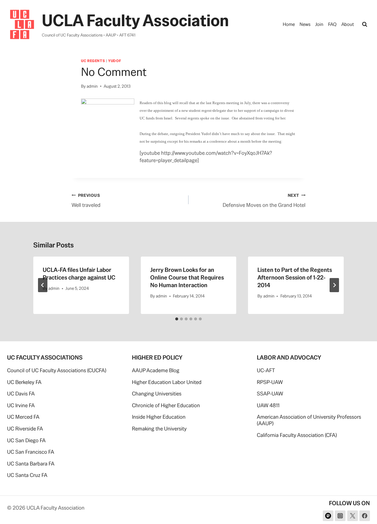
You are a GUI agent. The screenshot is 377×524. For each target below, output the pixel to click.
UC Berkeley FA (24, 382)
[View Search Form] (364, 24)
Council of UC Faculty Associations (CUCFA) (56, 370)
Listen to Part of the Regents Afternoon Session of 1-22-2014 (294, 277)
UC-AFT (266, 370)
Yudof (114, 60)
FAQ (332, 24)
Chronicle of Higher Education (166, 405)
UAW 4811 (268, 405)
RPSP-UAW (270, 382)
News (305, 24)
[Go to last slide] (42, 285)
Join (319, 24)
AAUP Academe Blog (155, 370)
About (347, 24)
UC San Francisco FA (30, 451)
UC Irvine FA (21, 405)
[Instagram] (340, 515)
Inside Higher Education (159, 416)
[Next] (334, 285)
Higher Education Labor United (166, 382)
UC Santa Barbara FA (30, 463)
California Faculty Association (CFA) (297, 435)
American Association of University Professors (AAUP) (309, 420)
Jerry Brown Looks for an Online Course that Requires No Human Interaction (187, 277)
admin (92, 86)
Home (289, 24)
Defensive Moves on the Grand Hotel (264, 200)
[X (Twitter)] (352, 515)
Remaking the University (159, 428)
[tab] (176, 318)
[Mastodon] (328, 515)
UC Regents (93, 60)
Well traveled (86, 200)
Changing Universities (156, 393)
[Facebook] (364, 515)
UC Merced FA (23, 416)
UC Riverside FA (25, 428)
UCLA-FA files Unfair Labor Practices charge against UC (79, 273)
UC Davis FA (21, 393)
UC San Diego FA (26, 440)
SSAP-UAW (270, 393)
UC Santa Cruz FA (27, 475)
